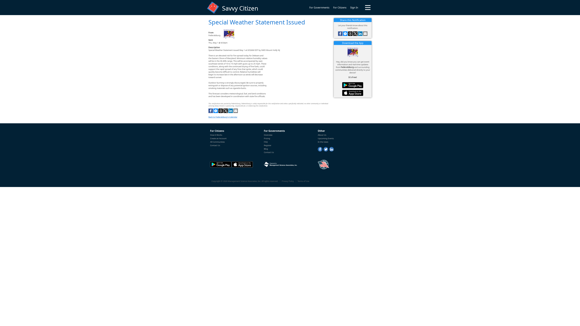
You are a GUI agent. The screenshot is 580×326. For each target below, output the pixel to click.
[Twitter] (326, 149)
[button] (368, 7)
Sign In (354, 7)
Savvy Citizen (240, 8)
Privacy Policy (288, 181)
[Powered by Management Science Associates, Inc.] (280, 164)
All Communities (217, 142)
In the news (323, 142)
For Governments (319, 7)
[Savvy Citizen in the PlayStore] (352, 85)
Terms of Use (303, 181)
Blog (266, 148)
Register (267, 145)
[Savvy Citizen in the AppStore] (352, 93)
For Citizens (339, 7)
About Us (322, 135)
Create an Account (218, 138)
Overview (268, 135)
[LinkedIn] (331, 149)
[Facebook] (320, 149)
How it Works (216, 135)
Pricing (267, 138)
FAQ (266, 142)
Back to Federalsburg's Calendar (222, 117)
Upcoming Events (326, 138)
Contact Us (215, 145)
